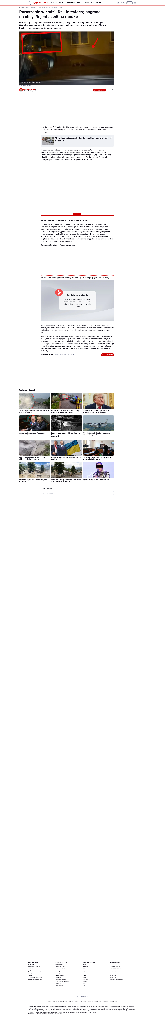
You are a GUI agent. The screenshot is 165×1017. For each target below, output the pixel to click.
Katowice (85, 987)
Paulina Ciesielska (29, 89)
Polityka (99, 3)
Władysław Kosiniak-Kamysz (62, 981)
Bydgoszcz (85, 979)
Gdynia (84, 983)
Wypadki (30, 973)
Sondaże (30, 975)
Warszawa (85, 966)
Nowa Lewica (113, 975)
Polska (53, 3)
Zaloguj (129, 3)
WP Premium (71, 3)
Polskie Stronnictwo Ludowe (116, 970)
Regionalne (88, 3)
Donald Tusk (58, 973)
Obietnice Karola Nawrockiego (35, 977)
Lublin (84, 990)
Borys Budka (58, 977)
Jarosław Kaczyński (60, 964)
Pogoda (79, 3)
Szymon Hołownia (60, 975)
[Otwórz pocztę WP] (118, 2)
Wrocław (85, 968)
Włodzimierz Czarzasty (61, 979)
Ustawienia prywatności (109, 1002)
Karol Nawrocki (59, 985)
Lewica (111, 973)
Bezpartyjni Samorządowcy (116, 979)
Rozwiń (77, 214)
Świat (61, 3)
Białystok (85, 981)
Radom (84, 985)
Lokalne (84, 964)
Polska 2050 (113, 977)
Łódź (84, 972)
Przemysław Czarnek (60, 968)
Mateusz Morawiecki (60, 966)
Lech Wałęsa (58, 983)
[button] (123, 3)
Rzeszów (85, 989)
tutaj (60, 1013)
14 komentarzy (100, 90)
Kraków (84, 970)
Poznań (84, 975)
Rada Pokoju (31, 968)
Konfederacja (113, 972)
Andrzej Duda (59, 972)
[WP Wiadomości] (42, 2)
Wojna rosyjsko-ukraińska (34, 966)
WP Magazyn (31, 964)
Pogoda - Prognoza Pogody (34, 972)
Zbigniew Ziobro (59, 970)
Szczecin (85, 973)
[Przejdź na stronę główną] (30, 4)
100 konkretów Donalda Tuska (35, 979)
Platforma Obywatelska (115, 968)
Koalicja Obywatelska (115, 966)
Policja (29, 970)
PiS (111, 964)
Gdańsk (84, 977)
